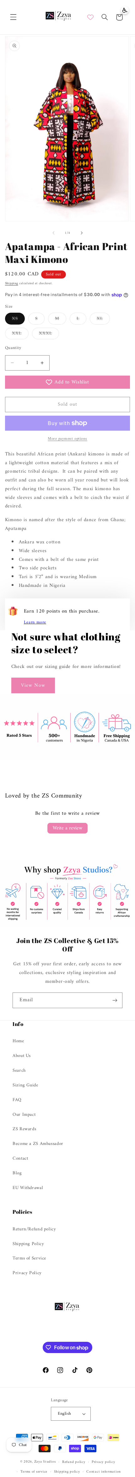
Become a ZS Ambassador (38, 1144)
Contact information (103, 1472)
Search (19, 1070)
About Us (22, 1056)
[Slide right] (82, 233)
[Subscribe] (115, 1000)
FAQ (17, 1100)
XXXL (49, 334)
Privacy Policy (27, 1273)
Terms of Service (29, 1258)
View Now (33, 685)
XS (18, 319)
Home (18, 1041)
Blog (17, 1173)
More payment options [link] (67, 439)
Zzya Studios (45, 1462)
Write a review (67, 828)
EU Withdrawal (28, 1188)
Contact (20, 1158)
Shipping (11, 283)
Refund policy (73, 1462)
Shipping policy (67, 1472)
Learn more (35, 622)
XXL (20, 334)
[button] (13, 17)
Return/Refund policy (34, 1229)
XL (103, 319)
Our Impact (24, 1114)
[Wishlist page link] (90, 17)
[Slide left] (53, 233)
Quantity (13, 348)
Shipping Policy (28, 1244)
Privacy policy (103, 1462)
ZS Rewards (24, 1129)
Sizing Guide (25, 1085)
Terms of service (33, 1472)
